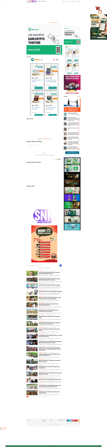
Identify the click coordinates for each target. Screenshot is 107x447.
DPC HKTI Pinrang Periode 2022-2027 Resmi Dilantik (49, 285)
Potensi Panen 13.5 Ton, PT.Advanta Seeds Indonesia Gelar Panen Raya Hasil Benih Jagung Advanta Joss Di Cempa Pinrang (50, 349)
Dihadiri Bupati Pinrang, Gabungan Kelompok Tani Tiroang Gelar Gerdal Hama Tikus (50, 336)
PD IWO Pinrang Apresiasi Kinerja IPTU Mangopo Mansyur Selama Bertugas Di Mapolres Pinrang (74, 133)
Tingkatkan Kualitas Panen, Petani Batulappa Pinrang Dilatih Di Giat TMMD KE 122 (49, 355)
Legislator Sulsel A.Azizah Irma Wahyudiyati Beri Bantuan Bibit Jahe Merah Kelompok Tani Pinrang (50, 342)
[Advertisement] (53, 13)
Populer (73, 1)
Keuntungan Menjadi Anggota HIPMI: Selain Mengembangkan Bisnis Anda (73, 138)
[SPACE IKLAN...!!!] (98, 39)
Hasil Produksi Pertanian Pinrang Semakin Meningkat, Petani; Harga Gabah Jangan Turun (50, 323)
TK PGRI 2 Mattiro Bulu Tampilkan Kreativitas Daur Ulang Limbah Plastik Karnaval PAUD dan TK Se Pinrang (74, 124)
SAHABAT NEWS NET (30, 0)
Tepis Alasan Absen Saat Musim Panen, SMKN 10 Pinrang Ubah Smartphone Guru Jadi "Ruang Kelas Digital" (73, 143)
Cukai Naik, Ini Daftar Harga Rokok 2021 (74, 128)
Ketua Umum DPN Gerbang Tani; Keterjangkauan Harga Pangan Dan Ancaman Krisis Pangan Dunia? (50, 298)
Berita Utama (64, 1)
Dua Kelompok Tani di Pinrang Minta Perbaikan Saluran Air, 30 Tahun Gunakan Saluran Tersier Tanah (50, 386)
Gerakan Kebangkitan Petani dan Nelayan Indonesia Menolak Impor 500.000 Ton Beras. (49, 273)
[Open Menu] (1, 1)
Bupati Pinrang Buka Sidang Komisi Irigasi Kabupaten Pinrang (49, 317)
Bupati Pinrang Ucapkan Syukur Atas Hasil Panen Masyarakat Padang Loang (49, 304)
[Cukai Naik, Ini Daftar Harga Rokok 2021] (65, 129)
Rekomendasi (78, 1)
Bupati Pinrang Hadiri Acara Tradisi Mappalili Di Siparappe (50, 291)
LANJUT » (44, 396)
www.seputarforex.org (53, 22)
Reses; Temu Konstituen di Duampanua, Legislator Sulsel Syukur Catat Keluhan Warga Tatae (74, 147)
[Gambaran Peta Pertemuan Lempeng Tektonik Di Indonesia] (65, 114)
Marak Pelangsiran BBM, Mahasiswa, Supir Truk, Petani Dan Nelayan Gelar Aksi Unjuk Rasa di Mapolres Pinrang (74, 119)
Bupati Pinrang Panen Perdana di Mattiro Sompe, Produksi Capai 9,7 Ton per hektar (48, 311)
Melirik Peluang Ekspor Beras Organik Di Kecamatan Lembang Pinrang (49, 392)
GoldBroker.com (47, 138)
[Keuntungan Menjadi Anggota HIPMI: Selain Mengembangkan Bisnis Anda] (65, 138)
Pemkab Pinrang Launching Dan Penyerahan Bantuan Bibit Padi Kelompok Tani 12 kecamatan (49, 279)
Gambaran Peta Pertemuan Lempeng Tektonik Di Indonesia (73, 113)
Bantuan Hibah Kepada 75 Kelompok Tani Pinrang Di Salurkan (49, 330)
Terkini (69, 1)
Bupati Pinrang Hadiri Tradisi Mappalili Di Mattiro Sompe (50, 379)
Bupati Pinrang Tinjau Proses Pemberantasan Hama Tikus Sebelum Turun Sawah (50, 373)
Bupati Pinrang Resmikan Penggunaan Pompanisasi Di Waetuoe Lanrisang (50, 361)
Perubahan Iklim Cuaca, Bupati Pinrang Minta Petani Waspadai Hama (49, 367)
